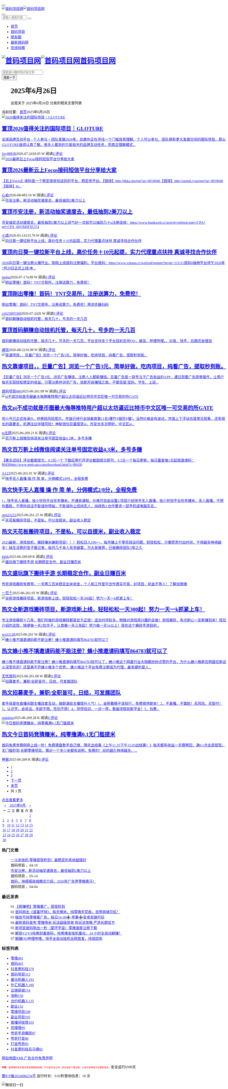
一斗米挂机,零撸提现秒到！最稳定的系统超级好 (48, 860)
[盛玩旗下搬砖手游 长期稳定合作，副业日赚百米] (41, 562)
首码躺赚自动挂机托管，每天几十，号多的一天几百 (68, 330)
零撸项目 (20, 1012)
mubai (6, 277)
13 (22, 825)
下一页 (16, 780)
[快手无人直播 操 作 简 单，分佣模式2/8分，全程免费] (45, 479)
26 (17, 835)
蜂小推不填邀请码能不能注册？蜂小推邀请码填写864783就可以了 (84, 651)
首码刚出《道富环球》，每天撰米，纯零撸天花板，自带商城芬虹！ (67, 912)
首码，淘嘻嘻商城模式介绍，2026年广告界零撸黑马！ (53, 881)
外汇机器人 (22, 985)
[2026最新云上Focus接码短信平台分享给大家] (38, 159)
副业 (17, 1006)
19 (17, 830)
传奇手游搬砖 (23, 1033)
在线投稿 (18, 48)
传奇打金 (19, 1038)
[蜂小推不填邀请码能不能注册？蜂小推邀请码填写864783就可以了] (55, 640)
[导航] (3, 5)
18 (13, 830)
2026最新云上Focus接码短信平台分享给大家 (59, 170)
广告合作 (31, 1058)
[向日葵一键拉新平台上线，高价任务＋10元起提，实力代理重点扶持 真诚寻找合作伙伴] (72, 241)
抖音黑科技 (22, 969)
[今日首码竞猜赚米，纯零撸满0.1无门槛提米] (38, 723)
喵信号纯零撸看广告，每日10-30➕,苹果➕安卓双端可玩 (59, 917)
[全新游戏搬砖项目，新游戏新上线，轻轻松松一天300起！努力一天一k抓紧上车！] (68, 598)
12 (17, 825)
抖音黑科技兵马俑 (27, 1049)
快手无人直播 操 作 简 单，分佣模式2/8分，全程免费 (69, 490)
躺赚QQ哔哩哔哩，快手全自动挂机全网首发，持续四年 (58, 939)
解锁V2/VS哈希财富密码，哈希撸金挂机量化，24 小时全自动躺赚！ (68, 933)
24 (8, 835)
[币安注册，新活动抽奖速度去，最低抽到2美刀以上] (44, 200)
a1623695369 (11, 313)
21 (26, 830)
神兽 (5, 759)
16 (4, 830)
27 (22, 835)
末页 (14, 786)
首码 (17, 964)
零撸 (17, 958)
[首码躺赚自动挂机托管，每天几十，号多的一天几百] (44, 319)
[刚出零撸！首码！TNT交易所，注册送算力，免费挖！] (46, 282)
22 (31, 830)
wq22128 (8, 634)
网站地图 (9, 1058)
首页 (14, 26)
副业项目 (20, 1017)
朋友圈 (16, 37)
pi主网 (7, 433)
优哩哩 (18, 1028)
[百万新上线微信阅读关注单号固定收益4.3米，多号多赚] (47, 438)
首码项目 (18, 32)
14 (26, 825)
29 (31, 835)
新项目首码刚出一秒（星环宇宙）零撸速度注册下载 (56, 928)
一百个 (7, 593)
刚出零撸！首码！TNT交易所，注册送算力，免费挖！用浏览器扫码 (55, 304)
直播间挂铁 (22, 1022)
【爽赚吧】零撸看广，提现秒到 (40, 906)
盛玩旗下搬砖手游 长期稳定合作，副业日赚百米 (64, 573)
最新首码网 (19, 42)
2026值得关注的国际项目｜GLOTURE (52, 129)
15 (31, 825)
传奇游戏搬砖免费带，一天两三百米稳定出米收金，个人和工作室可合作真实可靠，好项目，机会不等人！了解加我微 (94, 584)
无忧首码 (9, 676)
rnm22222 (9, 515)
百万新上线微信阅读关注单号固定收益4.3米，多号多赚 (72, 449)
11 (13, 825)
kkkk (5, 557)
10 (8, 825)
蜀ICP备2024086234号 (19, 1076)
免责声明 (45, 1058)
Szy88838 (9, 154)
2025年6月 (17, 805)
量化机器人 (22, 980)
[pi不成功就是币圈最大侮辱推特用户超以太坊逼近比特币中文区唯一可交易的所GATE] (70, 397)
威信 (5, 350)
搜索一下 (9, 77)
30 (4, 840)
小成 (5, 235)
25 (13, 835)
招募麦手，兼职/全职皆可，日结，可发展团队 (61, 693)
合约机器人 (22, 1001)
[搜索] (3, 14)
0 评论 (58, 154)
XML (20, 1058)
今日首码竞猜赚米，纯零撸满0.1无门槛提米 (58, 734)
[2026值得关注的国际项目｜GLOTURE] (33, 117)
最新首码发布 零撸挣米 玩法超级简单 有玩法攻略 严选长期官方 (65, 923)
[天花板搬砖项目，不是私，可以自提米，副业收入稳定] (46, 520)
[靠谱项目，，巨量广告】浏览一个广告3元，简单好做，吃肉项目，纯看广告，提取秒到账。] (75, 355)
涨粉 (17, 996)
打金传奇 (19, 1044)
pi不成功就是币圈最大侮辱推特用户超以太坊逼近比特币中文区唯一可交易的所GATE (107, 408)
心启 (5, 195)
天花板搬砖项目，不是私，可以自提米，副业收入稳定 (71, 531)
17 (8, 830)
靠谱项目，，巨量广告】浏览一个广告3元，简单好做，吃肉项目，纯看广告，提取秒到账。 (114, 366)
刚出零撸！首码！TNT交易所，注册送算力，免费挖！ (71, 294)
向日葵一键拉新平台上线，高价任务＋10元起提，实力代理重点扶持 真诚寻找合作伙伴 (109, 252)
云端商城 (20, 990)
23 (4, 835)
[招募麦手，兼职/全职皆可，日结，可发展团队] (39, 681)
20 (22, 830)
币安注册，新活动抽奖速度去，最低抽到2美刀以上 (67, 212)
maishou (8, 718)
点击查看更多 (12, 800)
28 (26, 835)
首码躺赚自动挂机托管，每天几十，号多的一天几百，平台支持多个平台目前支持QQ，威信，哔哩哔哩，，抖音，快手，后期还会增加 (107, 341)
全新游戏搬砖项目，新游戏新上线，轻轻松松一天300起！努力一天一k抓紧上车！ (103, 609)
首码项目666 (11, 391)
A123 (6, 473)
